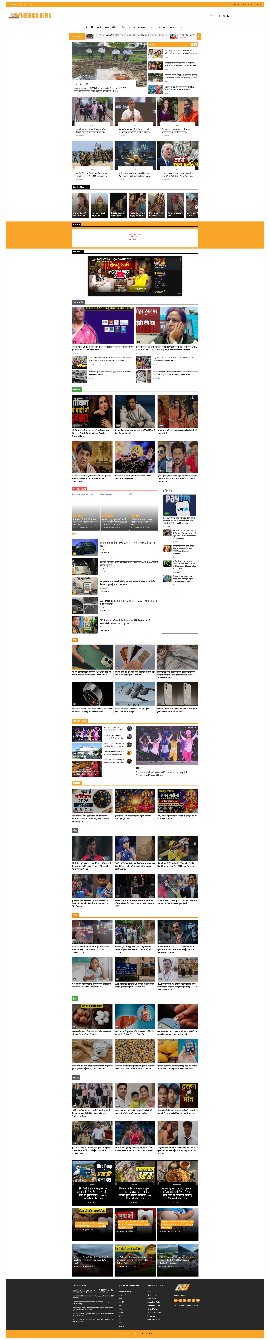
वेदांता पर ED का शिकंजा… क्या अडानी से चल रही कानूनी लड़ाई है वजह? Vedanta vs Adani (183, 578)
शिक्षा (123, 27)
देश (87, 27)
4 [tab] (145, 44)
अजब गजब (92, 1185)
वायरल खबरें (162, 27)
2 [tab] (138, 44)
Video (181, 27)
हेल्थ (74, 1027)
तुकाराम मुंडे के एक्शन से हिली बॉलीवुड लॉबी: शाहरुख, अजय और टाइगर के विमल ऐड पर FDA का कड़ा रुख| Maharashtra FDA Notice (177, 478)
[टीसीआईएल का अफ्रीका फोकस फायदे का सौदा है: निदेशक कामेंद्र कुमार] (143, 512)
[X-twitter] (180, 1300)
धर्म (134, 27)
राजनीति (99, 27)
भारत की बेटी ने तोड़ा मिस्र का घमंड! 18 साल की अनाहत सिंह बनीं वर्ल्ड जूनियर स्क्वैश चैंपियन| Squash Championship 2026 (135, 903)
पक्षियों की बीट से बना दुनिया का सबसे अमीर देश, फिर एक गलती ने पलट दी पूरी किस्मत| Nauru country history (93, 1193)
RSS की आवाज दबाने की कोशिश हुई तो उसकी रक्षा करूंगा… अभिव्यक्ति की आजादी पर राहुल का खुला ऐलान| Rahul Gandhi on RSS (177, 132)
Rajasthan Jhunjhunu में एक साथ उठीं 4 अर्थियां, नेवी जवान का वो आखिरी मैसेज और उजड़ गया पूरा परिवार (181, 65)
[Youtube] (184, 1300)
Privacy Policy (152, 1295)
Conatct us (257, 4)
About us (236, 4)
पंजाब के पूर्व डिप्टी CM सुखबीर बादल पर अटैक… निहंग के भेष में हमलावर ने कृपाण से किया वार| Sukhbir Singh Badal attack (134, 132)
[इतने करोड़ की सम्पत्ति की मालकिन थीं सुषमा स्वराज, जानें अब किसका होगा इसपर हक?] (86, 512)
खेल (129, 27)
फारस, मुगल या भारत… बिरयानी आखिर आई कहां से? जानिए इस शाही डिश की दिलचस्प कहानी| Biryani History (177, 1193)
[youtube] (219, 16)
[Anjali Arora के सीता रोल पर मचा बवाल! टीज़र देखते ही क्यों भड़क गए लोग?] (177, 411)
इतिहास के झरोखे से (177, 1185)
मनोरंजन (114, 27)
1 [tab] (135, 44)
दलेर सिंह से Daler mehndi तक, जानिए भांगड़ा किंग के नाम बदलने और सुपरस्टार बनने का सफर (113, 738)
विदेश (92, 27)
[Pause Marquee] (199, 36)
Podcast (172, 27)
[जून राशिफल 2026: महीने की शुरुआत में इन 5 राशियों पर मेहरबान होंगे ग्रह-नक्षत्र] (135, 801)
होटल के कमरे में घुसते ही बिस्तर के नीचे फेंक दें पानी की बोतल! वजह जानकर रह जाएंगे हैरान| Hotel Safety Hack (91, 1260)
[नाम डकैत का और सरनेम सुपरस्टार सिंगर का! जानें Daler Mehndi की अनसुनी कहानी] (135, 457)
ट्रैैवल (76, 1253)
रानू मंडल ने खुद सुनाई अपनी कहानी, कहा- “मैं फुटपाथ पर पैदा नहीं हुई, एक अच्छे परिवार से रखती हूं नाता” (114, 521)
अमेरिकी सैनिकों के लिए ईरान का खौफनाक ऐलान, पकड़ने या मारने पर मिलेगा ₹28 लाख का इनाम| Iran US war (134, 176)
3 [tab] (141, 44)
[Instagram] (189, 1300)
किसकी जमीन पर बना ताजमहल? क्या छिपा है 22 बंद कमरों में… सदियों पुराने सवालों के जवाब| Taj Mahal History (135, 1193)
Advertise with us (246, 4)
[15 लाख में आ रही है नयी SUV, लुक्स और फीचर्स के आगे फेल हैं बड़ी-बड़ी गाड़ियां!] (85, 547)
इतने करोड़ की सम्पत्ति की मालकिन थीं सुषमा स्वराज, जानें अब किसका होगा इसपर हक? (85, 521)
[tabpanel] (109, 68)
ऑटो (74, 553)
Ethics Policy (151, 1299)
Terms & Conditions (154, 1312)
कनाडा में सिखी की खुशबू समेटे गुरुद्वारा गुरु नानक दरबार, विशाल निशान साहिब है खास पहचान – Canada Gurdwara (129, 35)
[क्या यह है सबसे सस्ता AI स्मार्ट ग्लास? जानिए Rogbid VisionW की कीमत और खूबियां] (135, 694)
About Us (150, 1292)
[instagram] (213, 16)
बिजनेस (80, 516)
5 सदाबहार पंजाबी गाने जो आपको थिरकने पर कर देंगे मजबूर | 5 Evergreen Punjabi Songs (99, 90)
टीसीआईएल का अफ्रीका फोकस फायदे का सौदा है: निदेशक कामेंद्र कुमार (142, 521)
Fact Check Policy (153, 1306)
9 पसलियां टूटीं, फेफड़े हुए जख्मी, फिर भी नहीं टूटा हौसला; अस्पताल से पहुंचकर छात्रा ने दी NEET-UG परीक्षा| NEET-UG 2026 (134, 949)
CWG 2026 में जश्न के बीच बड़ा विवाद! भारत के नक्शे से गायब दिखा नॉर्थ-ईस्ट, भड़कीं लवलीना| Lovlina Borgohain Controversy (135, 866)
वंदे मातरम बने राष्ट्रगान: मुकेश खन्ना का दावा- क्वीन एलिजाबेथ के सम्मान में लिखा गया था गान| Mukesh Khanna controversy (91, 478)
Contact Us (151, 1316)
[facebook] (211, 16)
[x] (216, 16)
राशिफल (75, 811)
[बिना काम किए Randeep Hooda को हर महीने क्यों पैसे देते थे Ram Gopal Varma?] (135, 411)
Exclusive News (125, 1292)
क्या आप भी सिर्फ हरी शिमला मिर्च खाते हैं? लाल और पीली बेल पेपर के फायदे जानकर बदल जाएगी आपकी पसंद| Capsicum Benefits (91, 1224)
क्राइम (107, 27)
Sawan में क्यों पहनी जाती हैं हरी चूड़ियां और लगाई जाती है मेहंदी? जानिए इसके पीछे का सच (114, 762)
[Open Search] (224, 16)
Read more (104, 553)
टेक (75, 667)
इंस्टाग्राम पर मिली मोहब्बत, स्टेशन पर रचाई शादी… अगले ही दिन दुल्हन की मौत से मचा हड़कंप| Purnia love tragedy (180, 77)
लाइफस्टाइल (141, 27)
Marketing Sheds (147, 1334)
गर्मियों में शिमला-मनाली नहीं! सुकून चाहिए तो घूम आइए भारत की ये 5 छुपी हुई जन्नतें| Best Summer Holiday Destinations (176, 1260)
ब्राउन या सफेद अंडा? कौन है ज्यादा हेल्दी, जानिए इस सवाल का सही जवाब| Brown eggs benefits (134, 1224)
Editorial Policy (152, 1309)
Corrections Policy (153, 1302)
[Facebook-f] (176, 1300)
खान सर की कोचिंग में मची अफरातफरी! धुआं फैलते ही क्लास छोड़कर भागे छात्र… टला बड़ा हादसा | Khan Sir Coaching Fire (90, 949)
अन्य (152, 27)
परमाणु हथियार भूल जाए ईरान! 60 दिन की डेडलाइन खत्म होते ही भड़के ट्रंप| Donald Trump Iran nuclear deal (90, 176)
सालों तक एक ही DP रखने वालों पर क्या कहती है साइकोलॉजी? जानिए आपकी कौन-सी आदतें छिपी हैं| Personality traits (177, 1224)
